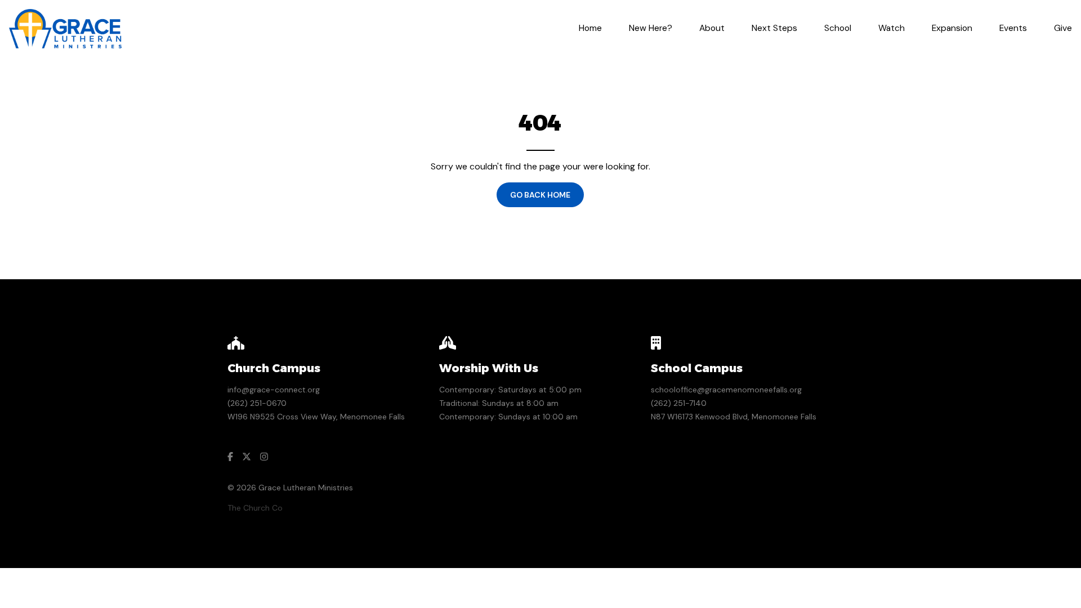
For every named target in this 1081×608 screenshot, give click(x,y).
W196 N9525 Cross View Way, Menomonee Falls (316, 417)
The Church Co (255, 508)
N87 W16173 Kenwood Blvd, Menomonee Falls (733, 417)
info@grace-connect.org (273, 390)
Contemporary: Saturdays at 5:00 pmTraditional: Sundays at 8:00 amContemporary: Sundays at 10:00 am (510, 403)
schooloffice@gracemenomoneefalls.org (726, 390)
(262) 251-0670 (257, 403)
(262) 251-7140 (679, 403)
